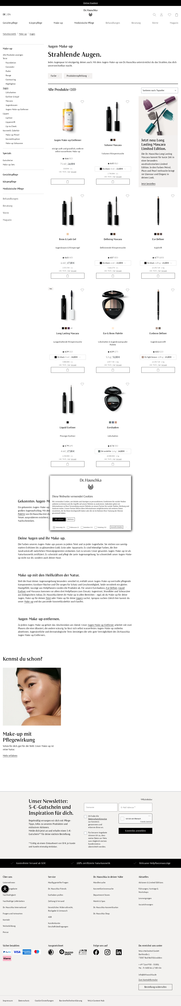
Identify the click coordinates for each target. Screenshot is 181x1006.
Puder (8, 71)
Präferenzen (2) (74, 527)
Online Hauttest (90, 3)
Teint (5, 58)
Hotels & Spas (99, 901)
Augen (5, 88)
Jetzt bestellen (148, 184)
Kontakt (6, 920)
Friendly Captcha (145, 821)
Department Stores (101, 895)
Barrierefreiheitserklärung (70, 1001)
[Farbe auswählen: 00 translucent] (68, 234)
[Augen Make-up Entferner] (67, 116)
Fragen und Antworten (12, 914)
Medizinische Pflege (13, 189)
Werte (6, 213)
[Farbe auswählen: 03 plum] (69, 328)
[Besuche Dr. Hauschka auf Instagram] (107, 952)
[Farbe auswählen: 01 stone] (113, 328)
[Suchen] (154, 15)
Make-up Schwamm (14, 143)
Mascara (9, 101)
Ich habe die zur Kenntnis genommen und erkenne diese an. (97, 821)
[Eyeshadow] (112, 399)
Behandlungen (10, 199)
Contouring (11, 80)
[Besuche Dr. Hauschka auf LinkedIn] (119, 952)
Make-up (7, 48)
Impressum (8, 1001)
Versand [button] (73, 172)
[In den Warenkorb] (67, 181)
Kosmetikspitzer (13, 139)
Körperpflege (9, 182)
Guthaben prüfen (55, 895)
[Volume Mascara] (112, 116)
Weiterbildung (9, 926)
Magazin (7, 220)
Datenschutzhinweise (97, 819)
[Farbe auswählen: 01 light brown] (157, 328)
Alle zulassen (59, 519)
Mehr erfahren (10, 755)
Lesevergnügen (145, 898)
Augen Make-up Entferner (67, 140)
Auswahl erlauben (116, 527)
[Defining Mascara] (112, 210)
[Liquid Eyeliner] (67, 399)
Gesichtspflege (10, 174)
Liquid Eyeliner (68, 427)
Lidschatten (11, 92)
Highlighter (11, 84)
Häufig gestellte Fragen (58, 883)
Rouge (8, 75)
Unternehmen (9, 883)
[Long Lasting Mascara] (67, 305)
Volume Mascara (113, 145)
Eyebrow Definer (158, 333)
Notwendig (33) (60, 527)
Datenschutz (23, 1001)
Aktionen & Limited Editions (151, 883)
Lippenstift (10, 122)
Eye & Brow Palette (113, 333)
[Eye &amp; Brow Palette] (112, 305)
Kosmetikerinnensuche (103, 889)
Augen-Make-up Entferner (17, 109)
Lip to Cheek (11, 126)
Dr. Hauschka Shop (101, 914)
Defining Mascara (113, 239)
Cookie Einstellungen (44, 1001)
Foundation (11, 63)
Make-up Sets (9, 165)
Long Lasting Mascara (67, 333)
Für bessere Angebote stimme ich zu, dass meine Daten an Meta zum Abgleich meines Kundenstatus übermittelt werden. (97, 840)
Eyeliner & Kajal (12, 97)
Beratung (8, 206)
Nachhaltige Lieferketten (14, 901)
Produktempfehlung (77, 76)
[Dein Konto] (162, 15)
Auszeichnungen (146, 905)
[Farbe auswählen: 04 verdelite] (110, 422)
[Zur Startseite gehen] (90, 12)
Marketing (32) (101, 527)
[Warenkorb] (175, 15)
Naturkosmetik (102, 863)
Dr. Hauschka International (14, 907)
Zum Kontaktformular (148, 980)
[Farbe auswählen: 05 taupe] (161, 234)
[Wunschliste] (169, 15)
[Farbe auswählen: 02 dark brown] (160, 328)
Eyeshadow (113, 427)
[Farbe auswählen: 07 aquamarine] (113, 422)
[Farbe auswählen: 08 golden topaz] (116, 422)
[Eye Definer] (158, 210)
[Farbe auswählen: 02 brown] (114, 140)
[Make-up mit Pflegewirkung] (32, 696)
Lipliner (9, 118)
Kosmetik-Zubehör (11, 131)
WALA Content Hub (96, 1001)
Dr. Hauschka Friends (57, 889)
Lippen (6, 114)
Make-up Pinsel (12, 135)
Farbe (53, 76)
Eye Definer (158, 239)
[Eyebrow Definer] (158, 305)
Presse (5, 932)
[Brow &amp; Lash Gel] (67, 210)
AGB (50, 917)
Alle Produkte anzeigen (13, 55)
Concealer (10, 67)
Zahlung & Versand (56, 901)
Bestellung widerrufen (155, 987)
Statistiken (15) (88, 527)
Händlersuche (99, 883)
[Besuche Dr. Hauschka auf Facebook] (96, 952)
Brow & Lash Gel (67, 239)
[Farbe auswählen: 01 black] (111, 140)
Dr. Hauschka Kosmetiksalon (105, 907)
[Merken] (82, 102)
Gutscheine (8, 160)
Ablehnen (70, 519)
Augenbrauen (11, 105)
